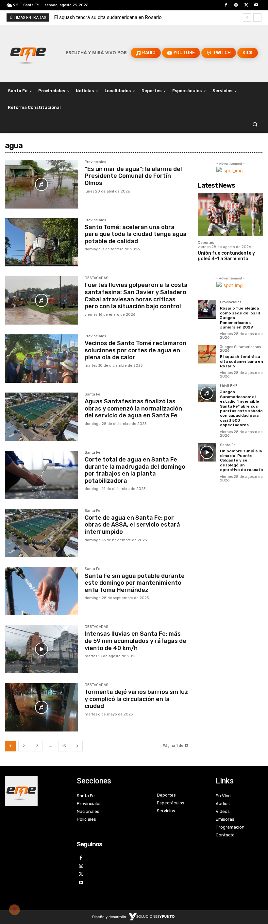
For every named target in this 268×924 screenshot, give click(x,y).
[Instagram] (236, 5)
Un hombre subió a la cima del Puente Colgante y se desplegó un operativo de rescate (241, 460)
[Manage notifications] (14, 909)
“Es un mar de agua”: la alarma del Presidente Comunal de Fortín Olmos (133, 176)
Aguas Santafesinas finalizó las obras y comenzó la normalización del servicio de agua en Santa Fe (133, 408)
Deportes (206, 242)
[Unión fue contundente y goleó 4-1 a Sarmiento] (230, 214)
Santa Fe (92, 394)
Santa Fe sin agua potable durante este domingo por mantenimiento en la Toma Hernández (135, 583)
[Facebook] (226, 5)
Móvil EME (229, 386)
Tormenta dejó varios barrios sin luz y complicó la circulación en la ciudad (136, 699)
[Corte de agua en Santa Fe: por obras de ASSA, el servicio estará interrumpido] (41, 533)
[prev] (247, 17)
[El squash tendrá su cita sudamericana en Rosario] (207, 354)
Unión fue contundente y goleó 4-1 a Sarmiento (226, 255)
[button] (255, 124)
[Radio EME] (28, 53)
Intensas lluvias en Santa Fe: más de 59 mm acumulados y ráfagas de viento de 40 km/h (135, 640)
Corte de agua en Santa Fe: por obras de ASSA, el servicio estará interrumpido (132, 524)
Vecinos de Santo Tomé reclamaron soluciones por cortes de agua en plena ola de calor (135, 350)
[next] (257, 17)
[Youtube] (256, 5)
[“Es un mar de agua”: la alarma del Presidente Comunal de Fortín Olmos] (41, 184)
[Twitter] (246, 5)
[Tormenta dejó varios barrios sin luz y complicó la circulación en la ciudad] (41, 707)
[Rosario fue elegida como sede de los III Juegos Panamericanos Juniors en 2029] (207, 309)
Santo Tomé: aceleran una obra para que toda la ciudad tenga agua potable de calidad (136, 234)
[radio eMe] (36, 791)
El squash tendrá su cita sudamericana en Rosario (108, 17)
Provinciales (95, 162)
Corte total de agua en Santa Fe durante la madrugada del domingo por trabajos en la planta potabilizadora (135, 470)
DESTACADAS (96, 278)
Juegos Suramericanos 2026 (240, 349)
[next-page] (77, 746)
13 (64, 746)
